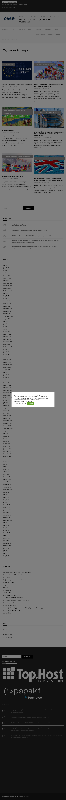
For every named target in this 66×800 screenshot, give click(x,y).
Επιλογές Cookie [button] (21, 403)
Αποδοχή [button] (30, 403)
